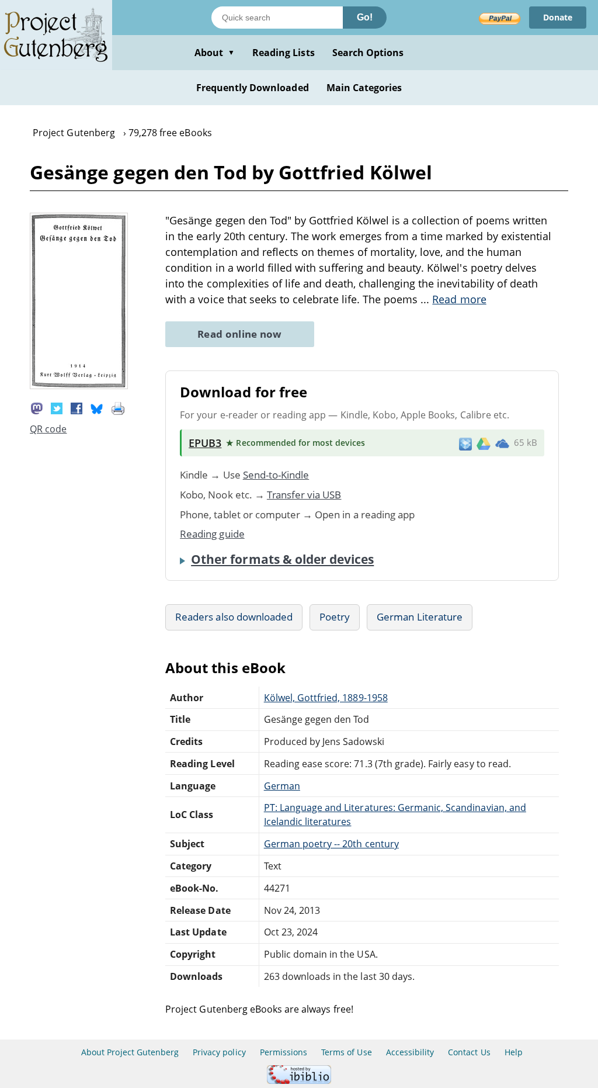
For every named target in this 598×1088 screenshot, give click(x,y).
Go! (365, 17)
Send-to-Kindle (276, 474)
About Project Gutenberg (130, 1052)
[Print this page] (118, 407)
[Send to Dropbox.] (465, 443)
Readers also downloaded (234, 616)
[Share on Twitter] (56, 407)
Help (514, 1052)
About (214, 52)
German (282, 785)
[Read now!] (79, 385)
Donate (557, 17)
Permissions (283, 1052)
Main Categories (364, 87)
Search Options (368, 52)
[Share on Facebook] (76, 407)
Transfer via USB (304, 494)
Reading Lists (283, 52)
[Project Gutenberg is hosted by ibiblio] (299, 1080)
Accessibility (410, 1052)
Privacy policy (219, 1052)
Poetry (334, 616)
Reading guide (212, 533)
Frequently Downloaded (252, 87)
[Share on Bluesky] (97, 407)
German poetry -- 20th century (331, 843)
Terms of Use (346, 1052)
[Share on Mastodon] (37, 407)
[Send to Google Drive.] (484, 443)
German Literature (420, 616)
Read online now (239, 334)
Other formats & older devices (282, 559)
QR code (48, 428)
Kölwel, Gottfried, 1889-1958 (326, 697)
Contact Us (469, 1052)
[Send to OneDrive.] (502, 443)
